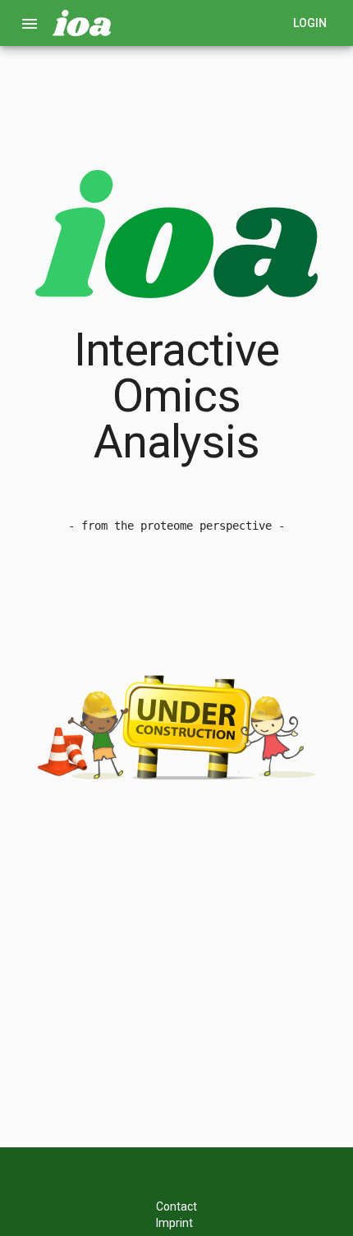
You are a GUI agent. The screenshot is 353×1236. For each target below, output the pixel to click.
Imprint (174, 1222)
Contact (176, 1206)
